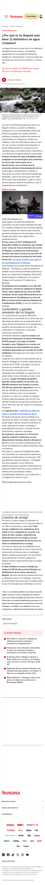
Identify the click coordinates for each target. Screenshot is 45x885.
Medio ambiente (17, 26)
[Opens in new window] (8, 854)
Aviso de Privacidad (11, 861)
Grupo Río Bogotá (10, 623)
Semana (5, 26)
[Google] (3, 854)
